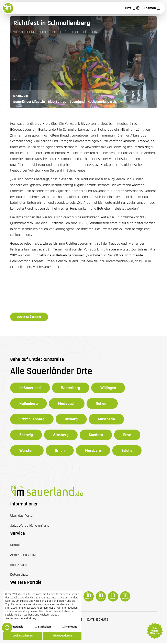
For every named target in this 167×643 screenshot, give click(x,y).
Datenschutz (97, 619)
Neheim (102, 403)
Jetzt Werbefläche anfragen (30, 525)
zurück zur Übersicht (29, 317)
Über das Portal (21, 515)
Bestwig (26, 434)
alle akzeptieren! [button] (62, 636)
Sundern (96, 434)
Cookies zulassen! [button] (23, 636)
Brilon (60, 450)
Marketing (71, 627)
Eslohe (126, 450)
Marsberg (93, 450)
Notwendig (16, 627)
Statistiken (44, 627)
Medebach (66, 403)
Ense (127, 434)
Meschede (106, 419)
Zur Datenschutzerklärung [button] (21, 618)
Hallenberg (28, 403)
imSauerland (30, 387)
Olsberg (71, 419)
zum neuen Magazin (154, 630)
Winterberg (70, 387)
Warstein (26, 450)
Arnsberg (60, 434)
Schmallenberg (31, 419)
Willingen (108, 387)
